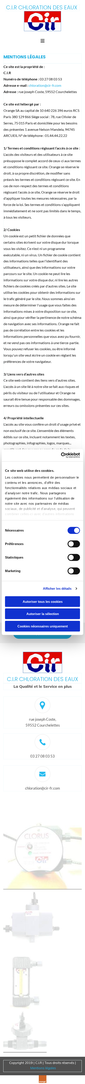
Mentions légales (43, 1068)
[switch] (74, 543)
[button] (42, 41)
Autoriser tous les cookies (43, 601)
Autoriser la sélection (42, 614)
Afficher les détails (57, 588)
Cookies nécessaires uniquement (42, 626)
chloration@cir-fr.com (45, 85)
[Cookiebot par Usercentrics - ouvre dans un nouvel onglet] (61, 455)
